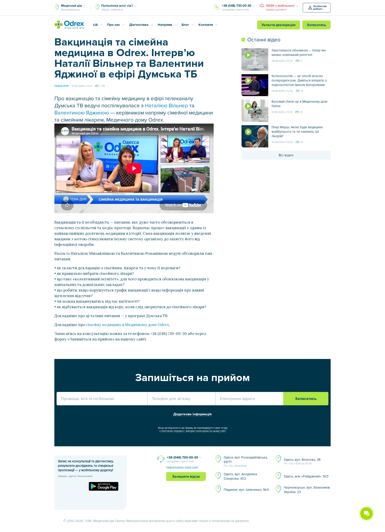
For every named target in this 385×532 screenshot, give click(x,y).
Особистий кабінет (320, 8)
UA (95, 25)
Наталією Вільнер (166, 105)
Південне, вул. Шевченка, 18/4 (246, 490)
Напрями (165, 25)
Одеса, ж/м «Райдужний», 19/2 (306, 476)
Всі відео (286, 155)
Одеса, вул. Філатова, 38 (302, 461)
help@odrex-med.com (182, 467)
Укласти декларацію (279, 25)
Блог (185, 25)
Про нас (113, 25)
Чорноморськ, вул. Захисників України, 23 (307, 489)
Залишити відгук (186, 476)
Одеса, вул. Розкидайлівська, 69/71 (246, 461)
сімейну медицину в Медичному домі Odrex (127, 324)
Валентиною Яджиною (81, 113)
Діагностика (138, 25)
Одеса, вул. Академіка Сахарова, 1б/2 (240, 476)
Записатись (316, 25)
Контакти (206, 25)
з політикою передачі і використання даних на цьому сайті (192, 431)
